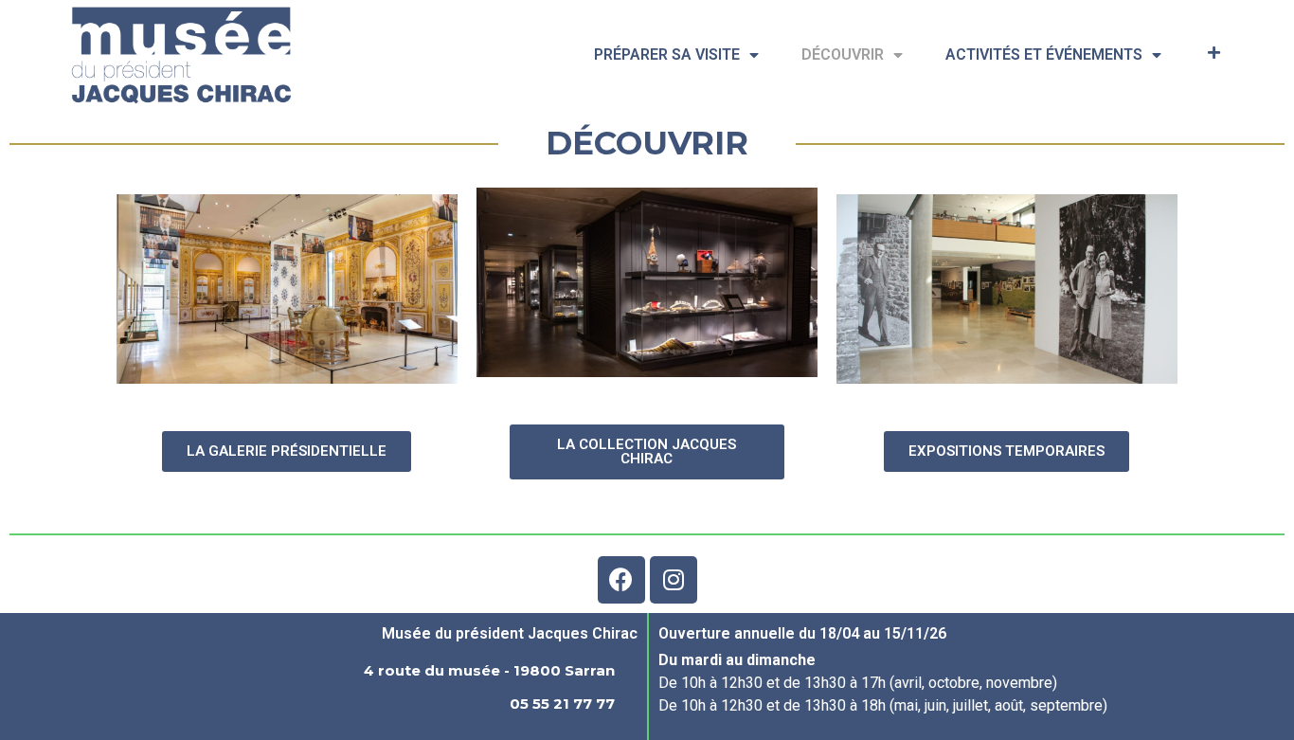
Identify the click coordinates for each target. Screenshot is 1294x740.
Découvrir (842, 54)
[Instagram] (673, 580)
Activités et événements (1043, 54)
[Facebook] (621, 580)
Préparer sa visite (667, 54)
